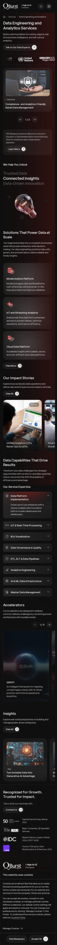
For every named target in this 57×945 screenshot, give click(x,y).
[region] (27, 902)
